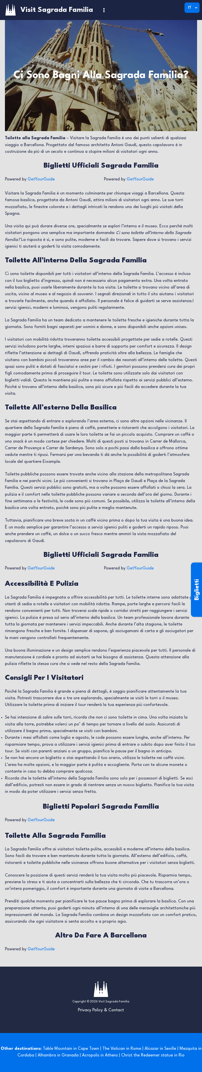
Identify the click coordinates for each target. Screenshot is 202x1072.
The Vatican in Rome (121, 1049)
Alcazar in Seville (160, 1049)
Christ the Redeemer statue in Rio (153, 1055)
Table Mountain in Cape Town (71, 1049)
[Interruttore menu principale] (104, 10)
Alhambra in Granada (58, 1055)
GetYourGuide (41, 179)
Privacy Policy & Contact (101, 1010)
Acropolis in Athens (100, 1055)
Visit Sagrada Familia (56, 10)
